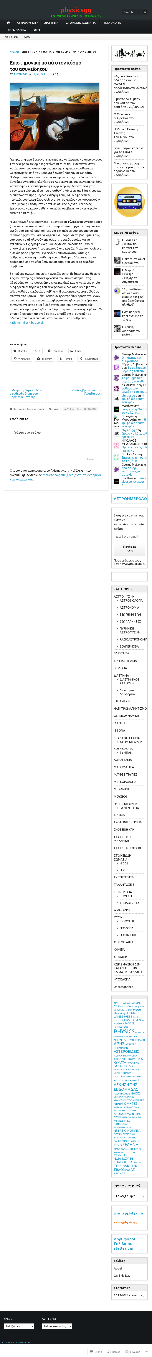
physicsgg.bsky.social (129, 1213)
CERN (118, 1006)
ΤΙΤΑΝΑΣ (137, 1162)
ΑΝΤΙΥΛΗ (129, 1040)
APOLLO (118, 1003)
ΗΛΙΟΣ (135, 1093)
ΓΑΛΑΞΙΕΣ (121, 1066)
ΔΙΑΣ (132, 1066)
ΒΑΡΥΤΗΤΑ (121, 653)
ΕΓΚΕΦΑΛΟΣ (89, 409)
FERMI (128, 1010)
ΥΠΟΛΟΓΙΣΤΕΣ (130, 902)
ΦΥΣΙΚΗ (38, 30)
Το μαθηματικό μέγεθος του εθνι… (135, 369)
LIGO (127, 1020)
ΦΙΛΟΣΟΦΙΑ (122, 910)
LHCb (120, 1020)
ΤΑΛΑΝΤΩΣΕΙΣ (124, 884)
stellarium (123, 1248)
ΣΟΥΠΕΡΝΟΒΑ (129, 646)
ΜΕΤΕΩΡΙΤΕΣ (122, 1120)
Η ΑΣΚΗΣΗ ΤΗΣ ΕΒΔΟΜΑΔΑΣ (127, 1084)
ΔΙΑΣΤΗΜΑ (51, 22)
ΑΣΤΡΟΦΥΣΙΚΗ (26, 22)
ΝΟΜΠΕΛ (134, 1130)
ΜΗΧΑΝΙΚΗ (121, 789)
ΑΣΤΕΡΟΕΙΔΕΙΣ (126, 1051)
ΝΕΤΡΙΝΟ (120, 1130)
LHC (122, 870)
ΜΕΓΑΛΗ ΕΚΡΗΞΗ (131, 1117)
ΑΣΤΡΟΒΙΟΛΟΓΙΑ (131, 600)
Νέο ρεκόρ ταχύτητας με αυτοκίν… (131, 471)
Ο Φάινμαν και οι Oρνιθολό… (131, 359)
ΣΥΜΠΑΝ (126, 752)
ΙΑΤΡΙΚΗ (119, 723)
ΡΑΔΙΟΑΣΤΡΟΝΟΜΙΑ (134, 639)
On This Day (11, 37)
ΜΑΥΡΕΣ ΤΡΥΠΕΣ (125, 774)
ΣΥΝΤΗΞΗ (130, 1152)
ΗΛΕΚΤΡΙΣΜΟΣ (122, 1093)
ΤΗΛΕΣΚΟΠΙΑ (123, 1162)
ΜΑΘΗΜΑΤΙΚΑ (124, 767)
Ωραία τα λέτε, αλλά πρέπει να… (135, 435)
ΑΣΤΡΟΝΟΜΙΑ (129, 607)
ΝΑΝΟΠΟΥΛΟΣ (122, 1124)
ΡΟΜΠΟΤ (126, 896)
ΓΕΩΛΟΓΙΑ (127, 928)
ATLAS (126, 1003)
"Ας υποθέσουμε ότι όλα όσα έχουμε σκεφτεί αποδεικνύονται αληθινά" (133, 297)
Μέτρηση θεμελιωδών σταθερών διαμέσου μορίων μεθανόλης (26, 394)
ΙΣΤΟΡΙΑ (119, 730)
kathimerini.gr (19, 322)
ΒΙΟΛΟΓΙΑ (120, 668)
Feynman (136, 1009)
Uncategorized (123, 986)
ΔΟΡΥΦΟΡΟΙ (120, 1069)
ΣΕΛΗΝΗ (130, 1144)
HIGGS (124, 863)
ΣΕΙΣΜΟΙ (118, 1145)
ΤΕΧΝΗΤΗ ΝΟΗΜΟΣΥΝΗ (123, 1157)
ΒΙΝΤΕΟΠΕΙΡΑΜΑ (125, 660)
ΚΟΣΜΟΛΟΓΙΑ (17, 30)
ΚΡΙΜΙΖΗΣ (133, 1111)
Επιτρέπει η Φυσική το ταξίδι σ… (135, 410)
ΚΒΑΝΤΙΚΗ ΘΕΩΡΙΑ (127, 738)
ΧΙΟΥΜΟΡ (120, 957)
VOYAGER (131, 1036)
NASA (134, 1020)
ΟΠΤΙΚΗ (118, 1134)
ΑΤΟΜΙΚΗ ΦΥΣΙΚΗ (132, 742)
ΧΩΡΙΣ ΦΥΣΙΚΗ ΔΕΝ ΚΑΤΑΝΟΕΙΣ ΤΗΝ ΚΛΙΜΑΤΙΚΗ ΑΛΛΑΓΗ (128, 968)
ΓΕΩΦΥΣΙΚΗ (128, 935)
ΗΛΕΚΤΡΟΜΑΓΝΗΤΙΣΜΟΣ (131, 708)
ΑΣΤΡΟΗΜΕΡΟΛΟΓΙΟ (125, 1055)
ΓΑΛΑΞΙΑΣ (133, 1062)
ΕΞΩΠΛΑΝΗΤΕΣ (130, 621)
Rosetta (139, 1032)
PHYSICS (124, 1031)
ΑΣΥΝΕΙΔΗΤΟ (71, 409)
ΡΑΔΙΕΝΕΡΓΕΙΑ (129, 808)
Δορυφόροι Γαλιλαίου (124, 1241)
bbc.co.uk (37, 322)
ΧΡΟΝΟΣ (119, 1173)
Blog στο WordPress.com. (16, 1342)
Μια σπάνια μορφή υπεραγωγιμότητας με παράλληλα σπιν (129, 167)
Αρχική (14, 52)
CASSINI (135, 1002)
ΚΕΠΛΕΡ (118, 1104)
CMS (124, 1006)
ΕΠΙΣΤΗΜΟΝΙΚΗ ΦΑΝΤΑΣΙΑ (127, 1076)
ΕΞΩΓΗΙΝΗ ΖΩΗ (130, 614)
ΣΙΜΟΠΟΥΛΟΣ (121, 1149)
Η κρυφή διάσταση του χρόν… (133, 399)
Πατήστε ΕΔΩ (129, 549)
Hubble (131, 1013)
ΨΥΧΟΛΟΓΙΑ (122, 979)
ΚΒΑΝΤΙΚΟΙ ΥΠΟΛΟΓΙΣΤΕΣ (129, 1100)
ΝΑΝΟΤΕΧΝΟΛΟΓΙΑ (123, 1127)
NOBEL (130, 1023)
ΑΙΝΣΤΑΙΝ (118, 1040)
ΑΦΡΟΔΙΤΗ (120, 1059)
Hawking (119, 1013)
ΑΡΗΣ (119, 1043)
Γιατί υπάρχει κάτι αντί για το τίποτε (132, 315)
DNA (142, 1006)
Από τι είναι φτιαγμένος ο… (135, 482)
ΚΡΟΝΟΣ (120, 1113)
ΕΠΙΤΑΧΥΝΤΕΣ (121, 1080)
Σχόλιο (91, 459)
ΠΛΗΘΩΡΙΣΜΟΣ (121, 1141)
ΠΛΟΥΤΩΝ (135, 1141)
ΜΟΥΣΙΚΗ (120, 796)
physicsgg (76, 10)
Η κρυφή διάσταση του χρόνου (131, 330)
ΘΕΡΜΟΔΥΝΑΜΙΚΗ (126, 715)
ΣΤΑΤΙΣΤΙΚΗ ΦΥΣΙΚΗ (128, 848)
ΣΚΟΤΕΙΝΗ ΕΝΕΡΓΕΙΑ (128, 822)
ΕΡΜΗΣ (133, 1080)
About (118, 1268)
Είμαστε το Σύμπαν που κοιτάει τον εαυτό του (127, 102)
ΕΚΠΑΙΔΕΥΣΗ (122, 701)
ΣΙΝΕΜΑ (119, 814)
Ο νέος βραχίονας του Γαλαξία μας (87, 392)
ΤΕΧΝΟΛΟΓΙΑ (112, 22)
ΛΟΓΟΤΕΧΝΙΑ (123, 759)
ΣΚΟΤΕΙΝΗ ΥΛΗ (124, 829)
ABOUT (28, 37)
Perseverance (121, 1027)
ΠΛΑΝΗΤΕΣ (131, 1138)
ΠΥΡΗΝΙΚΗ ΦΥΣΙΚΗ (127, 804)
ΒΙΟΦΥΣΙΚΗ (127, 921)
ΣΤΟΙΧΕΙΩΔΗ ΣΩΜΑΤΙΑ (81, 22)
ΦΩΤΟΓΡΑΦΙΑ (123, 942)
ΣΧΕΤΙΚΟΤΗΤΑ (124, 877)
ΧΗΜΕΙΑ (119, 949)
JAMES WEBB (123, 1016)
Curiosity (133, 1006)
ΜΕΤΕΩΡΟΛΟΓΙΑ (125, 781)
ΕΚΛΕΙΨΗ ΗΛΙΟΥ (122, 1073)
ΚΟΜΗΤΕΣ (129, 1103)
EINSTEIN (119, 1009)
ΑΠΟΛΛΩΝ (140, 1040)
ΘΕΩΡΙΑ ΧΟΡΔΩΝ (124, 1096)
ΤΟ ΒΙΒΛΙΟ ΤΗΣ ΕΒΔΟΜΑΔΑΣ (126, 1167)
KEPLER (137, 1016)
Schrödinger (119, 1037)
